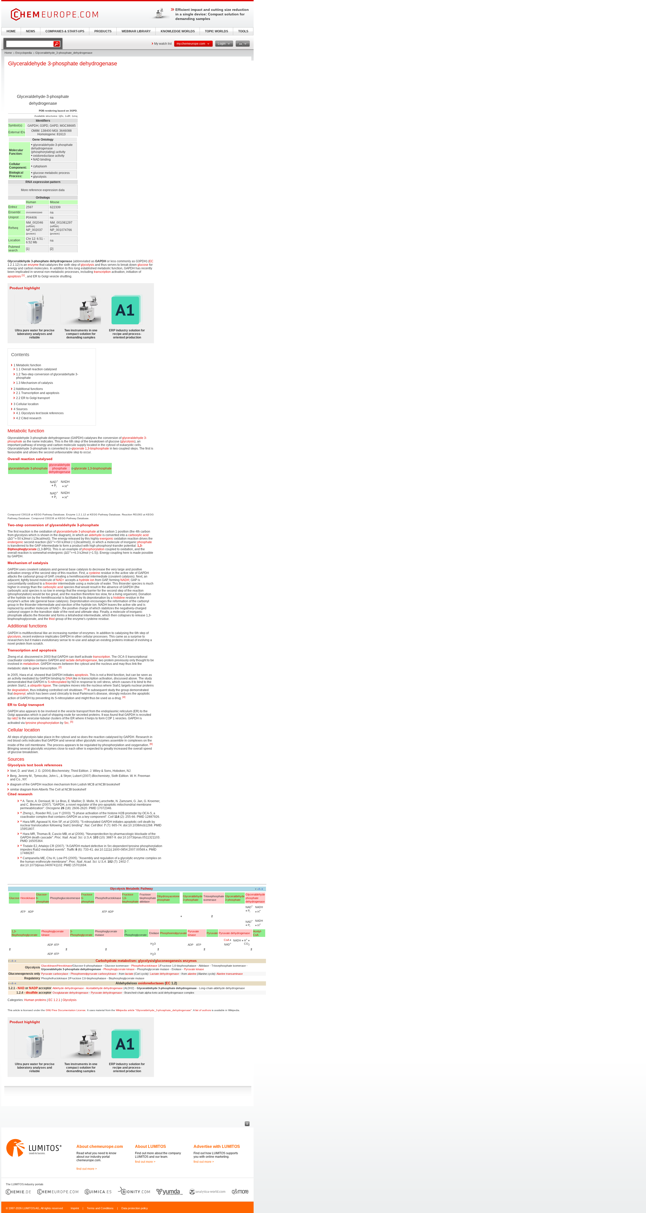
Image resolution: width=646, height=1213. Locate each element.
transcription (102, 272)
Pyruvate (212, 933)
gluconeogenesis (168, 961)
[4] (123, 697)
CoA (226, 939)
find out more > (86, 1169)
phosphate (144, 542)
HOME (11, 31)
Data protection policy (134, 1208)
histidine (119, 597)
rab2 (15, 718)
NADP (33, 988)
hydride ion (86, 580)
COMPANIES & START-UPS (64, 31)
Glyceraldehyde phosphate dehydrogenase (255, 898)
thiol (52, 619)
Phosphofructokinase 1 (145, 965)
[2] (60, 667)
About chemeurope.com (99, 1146)
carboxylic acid (138, 535)
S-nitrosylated (57, 682)
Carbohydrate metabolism (116, 961)
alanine (192, 973)
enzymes (190, 961)
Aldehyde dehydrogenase (68, 988)
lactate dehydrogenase (81, 660)
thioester (51, 583)
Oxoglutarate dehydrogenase (70, 992)
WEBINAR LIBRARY (136, 31)
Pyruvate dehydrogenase (234, 933)
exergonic (106, 538)
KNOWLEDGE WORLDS (178, 31)
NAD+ (60, 580)
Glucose (14, 898)
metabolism (31, 664)
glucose (143, 265)
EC (151, 261)
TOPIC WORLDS (216, 31)
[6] (151, 744)
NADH (124, 580)
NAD (21, 988)
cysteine (94, 573)
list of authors (203, 1010)
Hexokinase (27, 898)
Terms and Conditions (100, 1208)
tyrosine (30, 723)
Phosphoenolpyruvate (173, 933)
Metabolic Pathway (139, 888)
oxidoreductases (151, 983)
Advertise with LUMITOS (217, 1146)
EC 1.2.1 (54, 1000)
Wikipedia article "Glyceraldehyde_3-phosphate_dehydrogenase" (154, 1010)
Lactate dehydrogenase (164, 973)
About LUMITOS (150, 1146)
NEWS (30, 31)
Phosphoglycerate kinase (118, 969)
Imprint (75, 1208)
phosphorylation (93, 549)
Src (66, 723)
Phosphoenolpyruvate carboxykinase (93, 973)
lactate (129, 973)
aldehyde (95, 535)
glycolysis (87, 265)
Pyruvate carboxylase (54, 973)
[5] (71, 721)
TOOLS (243, 31)
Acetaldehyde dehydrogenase (104, 988)
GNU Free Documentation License (66, 1010)
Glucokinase (49, 965)
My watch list (163, 43)
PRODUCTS (103, 31)
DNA (69, 678)
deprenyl (19, 693)
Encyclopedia (23, 52)
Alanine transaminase (230, 973)
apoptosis (14, 276)
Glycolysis (117, 888)
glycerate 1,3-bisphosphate (90, 448)
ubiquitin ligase (40, 685)
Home (8, 52)
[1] (23, 275)
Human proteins (35, 1000)
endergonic (15, 542)
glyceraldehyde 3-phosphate (28, 468)
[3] (85, 689)
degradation (20, 690)
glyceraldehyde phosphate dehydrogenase (59, 468)
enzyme (33, 265)
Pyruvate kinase (194, 969)
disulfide (32, 992)
